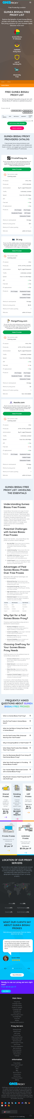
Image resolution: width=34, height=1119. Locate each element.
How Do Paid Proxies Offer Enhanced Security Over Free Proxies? (14, 736)
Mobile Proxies (26, 294)
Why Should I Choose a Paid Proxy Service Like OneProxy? (16, 778)
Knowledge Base (17, 1016)
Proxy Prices (17, 1001)
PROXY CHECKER (17, 128)
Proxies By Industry (17, 1005)
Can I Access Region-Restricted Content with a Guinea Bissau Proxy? (15, 770)
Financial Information (17, 1078)
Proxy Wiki (17, 1018)
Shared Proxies (6, 795)
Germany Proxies (17, 1040)
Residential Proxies (17, 213)
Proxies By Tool (17, 1011)
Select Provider (17, 169)
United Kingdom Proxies (17, 1042)
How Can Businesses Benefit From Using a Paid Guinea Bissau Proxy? (16, 756)
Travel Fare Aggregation (17, 1046)
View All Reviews (17, 975)
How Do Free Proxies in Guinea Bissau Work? (14, 722)
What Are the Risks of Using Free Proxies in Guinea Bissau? (16, 729)
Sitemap (17, 1079)
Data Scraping (17, 1053)
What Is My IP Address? (17, 1065)
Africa (9, 82)
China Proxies (17, 1044)
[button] (12, 968)
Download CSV (28, 112)
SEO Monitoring (17, 1048)
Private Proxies (8, 836)
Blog (17, 1070)
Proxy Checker (17, 1063)
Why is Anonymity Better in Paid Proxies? (16, 743)
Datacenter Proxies (25, 216)
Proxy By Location (17, 1003)
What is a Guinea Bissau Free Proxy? (14, 716)
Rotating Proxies (17, 795)
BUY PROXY (6, 991)
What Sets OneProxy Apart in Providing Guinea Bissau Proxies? (15, 763)
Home (2, 82)
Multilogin (17, 1055)
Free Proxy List (17, 1013)
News (17, 1068)
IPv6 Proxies (27, 210)
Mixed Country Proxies (17, 1037)
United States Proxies (17, 1039)
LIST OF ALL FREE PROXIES (17, 123)
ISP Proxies (27, 213)
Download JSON (16, 110)
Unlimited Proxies (25, 837)
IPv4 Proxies (18, 210)
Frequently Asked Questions (17, 1022)
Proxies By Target (17, 1009)
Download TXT (28, 110)
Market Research (17, 1052)
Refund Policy (17, 1076)
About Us (17, 1066)
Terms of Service (17, 1072)
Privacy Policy (17, 1074)
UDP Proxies (28, 795)
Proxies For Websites (17, 1007)
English (8, 1112)
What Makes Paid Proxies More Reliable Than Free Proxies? (15, 749)
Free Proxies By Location (17, 7)
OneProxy (22, 1116)
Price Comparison (17, 1050)
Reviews (17, 1020)
